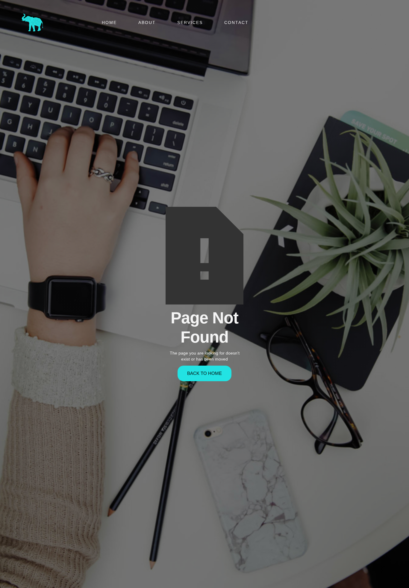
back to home (204, 373)
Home (109, 22)
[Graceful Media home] (32, 22)
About (147, 22)
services (190, 22)
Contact (236, 22)
